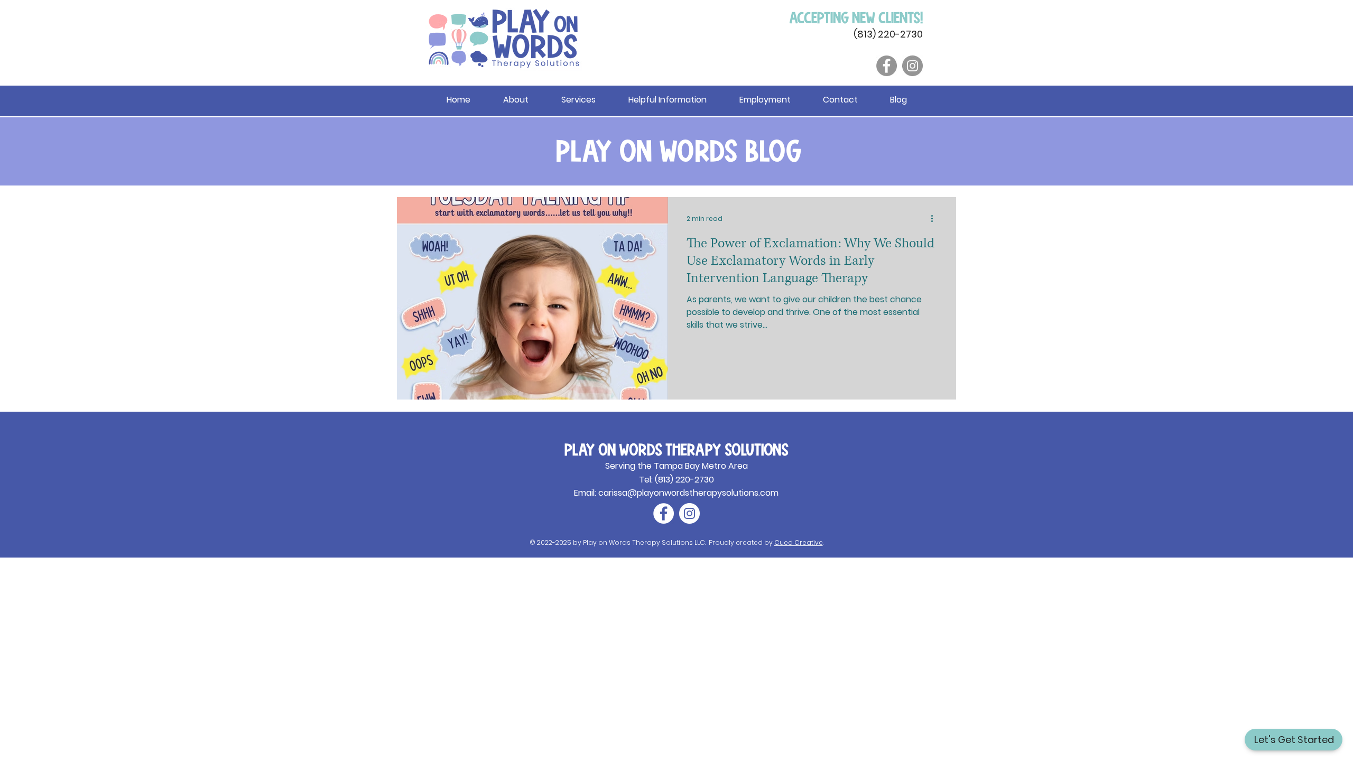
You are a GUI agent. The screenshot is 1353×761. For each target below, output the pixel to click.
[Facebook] (886, 65)
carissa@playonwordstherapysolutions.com (688, 493)
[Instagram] (912, 65)
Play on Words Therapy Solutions (676, 449)
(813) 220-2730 (888, 34)
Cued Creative (798, 542)
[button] (667, 100)
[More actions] (935, 218)
